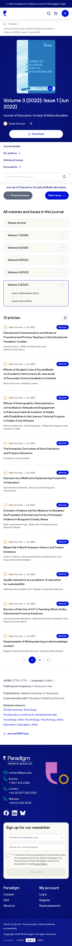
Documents (10, 167)
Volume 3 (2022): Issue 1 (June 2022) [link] (21, 32)
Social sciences (13, 709)
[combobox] (36, 837)
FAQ (6, 900)
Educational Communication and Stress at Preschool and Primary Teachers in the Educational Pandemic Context (35, 337)
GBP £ (40, 940)
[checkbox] (8, 855)
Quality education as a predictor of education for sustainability (32, 582)
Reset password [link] (49, 905)
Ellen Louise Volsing (39, 487)
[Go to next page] (47, 660)
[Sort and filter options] (65, 317)
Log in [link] (43, 894)
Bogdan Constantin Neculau (48, 589)
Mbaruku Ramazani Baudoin (47, 618)
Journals (12, 24)
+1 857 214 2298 (19, 782)
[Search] (49, 13)
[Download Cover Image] (50, 88)
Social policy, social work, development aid (29, 714)
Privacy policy (30, 924)
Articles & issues (13, 160)
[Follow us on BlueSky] (23, 813)
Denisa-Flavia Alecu (14, 349)
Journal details (11, 146)
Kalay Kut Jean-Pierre (14, 621)
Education (9, 724)
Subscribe (36, 872)
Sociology (30, 709)
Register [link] (44, 900)
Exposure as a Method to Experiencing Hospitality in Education (34, 480)
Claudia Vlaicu (11, 346)
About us (9, 905)
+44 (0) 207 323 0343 (23, 792)
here (55, 3)
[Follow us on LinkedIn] (14, 813)
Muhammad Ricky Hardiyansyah (39, 556)
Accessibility (10, 928)
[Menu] (65, 13)
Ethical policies (47, 924)
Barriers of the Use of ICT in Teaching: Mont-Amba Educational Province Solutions (34, 611)
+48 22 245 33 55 (20, 802)
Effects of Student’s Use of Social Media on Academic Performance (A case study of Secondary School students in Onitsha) (29, 374)
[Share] (31, 123)
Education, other (27, 724)
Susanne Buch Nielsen (15, 487)
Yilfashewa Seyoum (52, 425)
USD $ (30, 940)
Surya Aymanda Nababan (17, 559)
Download (38, 133)
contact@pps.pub (20, 772)
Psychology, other (52, 719)
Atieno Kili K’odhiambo (41, 524)
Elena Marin (9, 490)
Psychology (32, 719)
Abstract (62, 327)
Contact (8, 894)
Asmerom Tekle (11, 428)
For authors (10, 153)
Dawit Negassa (32, 425)
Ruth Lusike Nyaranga (15, 524)
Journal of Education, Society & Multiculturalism (28, 28)
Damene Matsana (12, 425)
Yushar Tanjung (11, 556)
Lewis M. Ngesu (11, 527)
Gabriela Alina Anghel (15, 589)
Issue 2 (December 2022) (25, 293)
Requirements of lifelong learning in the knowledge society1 (35, 643)
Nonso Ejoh (9, 383)
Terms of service (12, 924)
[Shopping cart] (56, 13)
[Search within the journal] (64, 177)
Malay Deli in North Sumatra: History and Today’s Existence (33, 549)
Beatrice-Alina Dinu (31, 346)
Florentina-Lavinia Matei (16, 458)
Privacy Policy (39, 864)
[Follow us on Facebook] (6, 813)
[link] (20, 760)
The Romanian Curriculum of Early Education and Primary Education (31, 451)
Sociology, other (13, 719)
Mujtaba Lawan (30, 383)
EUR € (20, 940)
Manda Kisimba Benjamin (17, 618)
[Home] (4, 13)
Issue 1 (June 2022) (21, 301)
